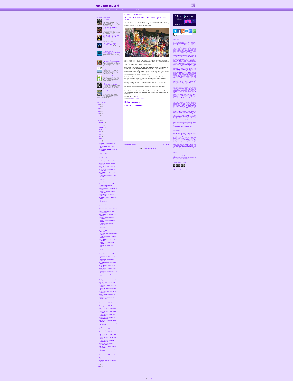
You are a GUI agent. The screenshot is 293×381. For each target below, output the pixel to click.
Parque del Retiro (183, 100)
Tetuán (181, 158)
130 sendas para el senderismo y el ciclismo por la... (106, 224)
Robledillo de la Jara (192, 145)
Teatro (194, 114)
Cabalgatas (132, 98)
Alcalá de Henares (180, 133)
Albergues (180, 42)
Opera (191, 94)
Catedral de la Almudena (180, 49)
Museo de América (185, 89)
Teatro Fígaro (176, 117)
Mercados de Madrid (184, 82)
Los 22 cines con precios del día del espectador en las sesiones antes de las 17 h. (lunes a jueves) (111, 52)
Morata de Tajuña (178, 143)
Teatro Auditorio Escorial (179, 115)
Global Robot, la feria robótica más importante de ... (106, 153)
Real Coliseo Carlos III (191, 104)
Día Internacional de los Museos (185, 60)
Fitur (174, 69)
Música (176, 93)
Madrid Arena (183, 80)
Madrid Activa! (176, 80)
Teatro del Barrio (182, 121)
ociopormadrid (189, 126)
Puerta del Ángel (177, 103)
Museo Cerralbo (180, 86)
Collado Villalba (193, 137)
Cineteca (175, 55)
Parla (178, 144)
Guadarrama (176, 140)
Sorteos (184, 112)
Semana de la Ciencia (186, 111)
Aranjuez (176, 134)
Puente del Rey (193, 102)
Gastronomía (182, 70)
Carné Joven (180, 48)
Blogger (151, 378)
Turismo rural (176, 123)
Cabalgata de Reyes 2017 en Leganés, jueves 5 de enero (107, 318)
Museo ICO (185, 86)
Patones (181, 144)
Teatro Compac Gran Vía (184, 116)
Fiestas (187, 68)
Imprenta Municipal (182, 73)
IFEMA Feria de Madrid (185, 72)
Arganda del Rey (183, 134)
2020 (99, 115)
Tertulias (188, 122)
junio (100, 132)
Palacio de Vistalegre (192, 96)
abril (100, 136)
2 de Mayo (175, 42)
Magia (195, 80)
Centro (184, 156)
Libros (194, 79)
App (187, 42)
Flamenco (178, 69)
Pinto (184, 144)
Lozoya (179, 141)
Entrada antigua (165, 144)
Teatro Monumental (177, 119)
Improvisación (189, 73)
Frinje (187, 69)
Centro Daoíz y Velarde (186, 50)
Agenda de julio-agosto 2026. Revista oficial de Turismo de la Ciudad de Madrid (111, 61)
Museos (190, 91)
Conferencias (181, 58)
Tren (191, 122)
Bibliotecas (180, 46)
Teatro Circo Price (189, 115)
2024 (99, 108)
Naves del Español (188, 93)
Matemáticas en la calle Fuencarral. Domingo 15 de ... (106, 227)
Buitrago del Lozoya (178, 136)
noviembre (101, 124)
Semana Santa (177, 111)
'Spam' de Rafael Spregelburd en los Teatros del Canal (106, 212)
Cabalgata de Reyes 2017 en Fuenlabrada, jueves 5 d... (105, 329)
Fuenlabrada (186, 139)
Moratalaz (185, 157)
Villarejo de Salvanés (177, 148)
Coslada (190, 138)
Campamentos (193, 47)
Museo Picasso (184, 88)
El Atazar (177, 139)
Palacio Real (188, 95)
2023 (99, 109)
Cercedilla (190, 136)
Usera (184, 158)
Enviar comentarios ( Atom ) (150, 148)
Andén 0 (184, 42)
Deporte (187, 59)
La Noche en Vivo (189, 77)
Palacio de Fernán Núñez (182, 96)
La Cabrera (189, 140)
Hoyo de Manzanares (183, 140)
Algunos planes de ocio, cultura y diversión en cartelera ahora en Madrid (111, 28)
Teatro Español (192, 116)
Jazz (174, 76)
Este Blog (122, 9)
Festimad (186, 65)
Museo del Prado (188, 90)
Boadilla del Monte (191, 134)
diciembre (101, 122)
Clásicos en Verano (180, 56)
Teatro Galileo (182, 117)
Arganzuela (175, 156)
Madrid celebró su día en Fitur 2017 (106, 183)
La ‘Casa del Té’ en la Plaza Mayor (106, 228)
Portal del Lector (186, 102)
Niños (178, 94)
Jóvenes (177, 76)
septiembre (101, 127)
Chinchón (181, 137)
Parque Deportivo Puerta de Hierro (181, 97)
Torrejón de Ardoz (183, 147)
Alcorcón (194, 133)
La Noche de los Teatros (181, 77)
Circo (178, 55)
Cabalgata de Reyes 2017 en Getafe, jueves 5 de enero (106, 341)
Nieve (174, 94)
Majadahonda (184, 141)
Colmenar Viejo (176, 138)
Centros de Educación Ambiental (186, 54)
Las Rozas (194, 140)
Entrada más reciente (130, 144)
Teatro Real (183, 119)
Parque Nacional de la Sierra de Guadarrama (184, 98)
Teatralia (190, 114)
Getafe (195, 139)
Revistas (184, 107)
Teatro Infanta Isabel (189, 117)
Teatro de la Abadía (190, 119)
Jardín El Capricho (192, 75)
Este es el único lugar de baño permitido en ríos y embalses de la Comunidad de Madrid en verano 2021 (111, 92)
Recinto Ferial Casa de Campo (188, 105)
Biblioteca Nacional (188, 44)
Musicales (194, 91)
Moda (190, 82)
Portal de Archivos (179, 102)
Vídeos (190, 125)
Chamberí (188, 156)
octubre (100, 125)
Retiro (180, 107)
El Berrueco (181, 139)
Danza (183, 59)
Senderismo (180, 112)
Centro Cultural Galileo (177, 50)
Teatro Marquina (193, 118)
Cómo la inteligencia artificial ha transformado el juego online (109, 44)
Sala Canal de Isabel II (180, 109)
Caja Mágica (179, 47)
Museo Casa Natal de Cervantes (181, 85)
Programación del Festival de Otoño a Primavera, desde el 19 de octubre (111, 84)
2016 (99, 364)
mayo (100, 134)
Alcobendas (190, 133)
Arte (190, 43)
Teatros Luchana (188, 121)
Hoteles (175, 72)
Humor (178, 72)
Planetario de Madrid (182, 101)
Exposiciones (182, 63)
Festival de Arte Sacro (182, 67)
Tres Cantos (142, 98)
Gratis (187, 70)
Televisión (182, 122)
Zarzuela (179, 126)
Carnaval (175, 48)
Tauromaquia (185, 114)
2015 (99, 366)
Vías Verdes (186, 125)
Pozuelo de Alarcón (189, 144)
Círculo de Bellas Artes (177, 59)
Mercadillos (176, 82)
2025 (99, 106)
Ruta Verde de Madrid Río (108, 75)
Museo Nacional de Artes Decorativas (181, 87)
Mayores (187, 81)
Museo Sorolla (191, 88)
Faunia (174, 64)
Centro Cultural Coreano (192, 49)
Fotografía (183, 69)
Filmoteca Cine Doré (192, 68)
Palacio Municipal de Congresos (184, 95)
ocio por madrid (107, 5)
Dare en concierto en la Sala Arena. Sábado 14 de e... (106, 277)
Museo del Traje (184, 91)
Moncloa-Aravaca (180, 157)
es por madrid (101, 9)
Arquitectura (185, 43)
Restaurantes (176, 107)
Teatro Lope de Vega (185, 118)
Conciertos (190, 56)
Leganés (175, 141)
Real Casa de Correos (182, 104)
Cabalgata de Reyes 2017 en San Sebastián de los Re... (106, 344)
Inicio (148, 144)
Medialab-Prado (193, 81)
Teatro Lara (178, 118)
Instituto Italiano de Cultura (184, 75)
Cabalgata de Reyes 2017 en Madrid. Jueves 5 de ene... (107, 301)
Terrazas (185, 122)
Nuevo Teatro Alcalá (185, 94)
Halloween (194, 70)
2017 (99, 120)
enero (100, 141)
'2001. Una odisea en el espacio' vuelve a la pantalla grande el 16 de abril (111, 36)
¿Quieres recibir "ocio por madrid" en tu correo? (183, 169)
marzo (100, 138)
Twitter (181, 123)
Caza (186, 49)
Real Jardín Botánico (177, 105)
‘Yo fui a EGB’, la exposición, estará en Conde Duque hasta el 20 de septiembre (111, 20)
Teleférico (178, 122)
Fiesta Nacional (181, 68)
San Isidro (178, 110)
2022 (99, 111)
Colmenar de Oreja (184, 138)
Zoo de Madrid (184, 126)
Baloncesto (182, 44)
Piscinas (175, 101)
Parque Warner (189, 98)
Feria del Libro (179, 64)
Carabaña (186, 136)
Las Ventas (190, 79)
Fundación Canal (192, 69)
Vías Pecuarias (181, 125)
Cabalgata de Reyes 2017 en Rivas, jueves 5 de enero (106, 306)
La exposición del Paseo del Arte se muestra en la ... (106, 298)
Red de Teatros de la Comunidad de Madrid (186, 106)
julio (100, 131)
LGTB (180, 76)
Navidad (137, 98)
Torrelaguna (189, 147)
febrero (100, 140)
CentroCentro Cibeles (187, 52)
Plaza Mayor (190, 101)
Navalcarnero (191, 143)
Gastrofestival (176, 70)
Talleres (179, 114)
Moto (193, 82)
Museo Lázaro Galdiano (191, 86)
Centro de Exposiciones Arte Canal (186, 51)
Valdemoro (194, 147)
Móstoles (185, 143)
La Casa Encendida (185, 76)
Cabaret (175, 47)
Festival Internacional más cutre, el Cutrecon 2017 (106, 251)
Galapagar (191, 139)
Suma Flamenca (190, 112)
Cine (195, 54)
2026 (99, 104)
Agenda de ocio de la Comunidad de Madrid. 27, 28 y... (106, 161)
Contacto (138, 9)
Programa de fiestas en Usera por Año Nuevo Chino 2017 (107, 206)
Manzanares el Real (191, 141)
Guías (190, 70)
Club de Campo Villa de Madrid (186, 55)
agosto (100, 129)
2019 (99, 117)
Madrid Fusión (190, 80)
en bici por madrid (112, 9)
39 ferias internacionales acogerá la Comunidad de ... (106, 218)
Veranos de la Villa (188, 123)
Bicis (184, 46)
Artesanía (193, 43)
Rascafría (178, 145)
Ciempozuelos (187, 137)
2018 (99, 118)
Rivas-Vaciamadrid (184, 145)
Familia (188, 63)
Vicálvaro (187, 158)
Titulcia (177, 147)
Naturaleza (181, 93)
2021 (99, 113)
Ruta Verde (188, 107)
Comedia (185, 56)
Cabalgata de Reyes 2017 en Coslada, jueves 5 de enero (107, 332)
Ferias (183, 64)
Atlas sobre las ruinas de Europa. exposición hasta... (106, 186)
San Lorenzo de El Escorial (180, 146)
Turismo (194, 122)
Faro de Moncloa (193, 63)
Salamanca (192, 157)
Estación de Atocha (187, 61)
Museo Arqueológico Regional (189, 83)
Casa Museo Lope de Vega (188, 48)
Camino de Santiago (186, 47)
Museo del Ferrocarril (180, 90)
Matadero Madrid (179, 81)
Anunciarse (130, 9)
